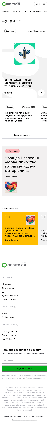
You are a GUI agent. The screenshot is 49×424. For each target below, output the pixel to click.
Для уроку (16, 11)
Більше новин (22, 135)
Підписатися (24, 368)
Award (5, 313)
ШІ (25, 11)
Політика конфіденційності (34, 416)
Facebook (7, 335)
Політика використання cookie (24, 420)
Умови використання (12, 416)
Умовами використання (35, 378)
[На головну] (11, 4)
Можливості (9, 299)
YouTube (7, 339)
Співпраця (8, 317)
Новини (5, 11)
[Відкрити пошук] (37, 4)
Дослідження (35, 11)
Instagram (8, 331)
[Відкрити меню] (44, 4)
